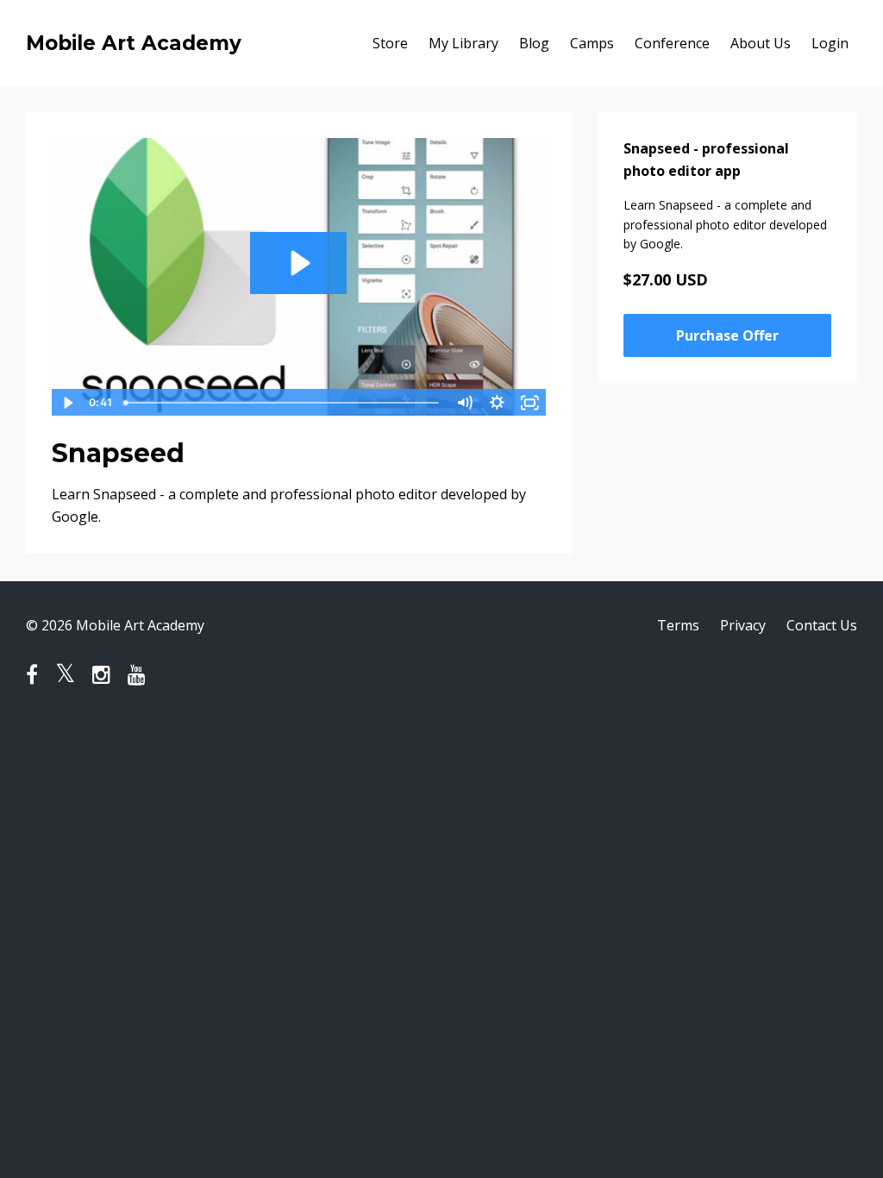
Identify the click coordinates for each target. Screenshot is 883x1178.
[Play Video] (67, 403)
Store (390, 43)
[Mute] (464, 403)
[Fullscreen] (530, 403)
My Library (463, 43)
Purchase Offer (727, 335)
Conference (672, 43)
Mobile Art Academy (133, 43)
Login (830, 43)
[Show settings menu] (497, 403)
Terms (678, 625)
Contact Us (821, 625)
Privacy (743, 625)
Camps (592, 43)
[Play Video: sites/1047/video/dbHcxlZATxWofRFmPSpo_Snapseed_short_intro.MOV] (298, 263)
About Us (760, 43)
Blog (534, 43)
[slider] (283, 403)
